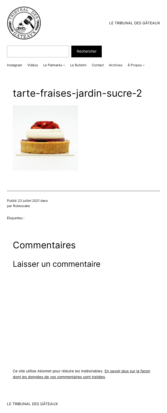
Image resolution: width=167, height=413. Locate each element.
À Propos (135, 65)
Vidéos (32, 65)
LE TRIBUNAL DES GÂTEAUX (134, 23)
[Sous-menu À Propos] (144, 65)
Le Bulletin (78, 65)
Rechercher (87, 51)
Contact (98, 65)
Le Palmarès (52, 65)
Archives (115, 65)
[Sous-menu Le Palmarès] (64, 65)
